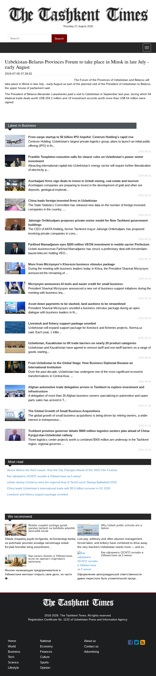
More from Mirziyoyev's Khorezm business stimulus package (71, 264)
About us (90, 641)
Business (14, 651)
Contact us (91, 646)
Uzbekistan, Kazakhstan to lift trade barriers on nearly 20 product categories (82, 343)
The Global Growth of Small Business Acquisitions (64, 411)
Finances (46, 651)
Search (59, 38)
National (45, 641)
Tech (11, 657)
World (12, 646)
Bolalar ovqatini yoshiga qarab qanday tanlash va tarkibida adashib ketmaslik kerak (51, 528)
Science (13, 662)
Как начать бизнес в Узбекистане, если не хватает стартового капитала (50, 558)
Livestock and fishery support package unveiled (62, 323)
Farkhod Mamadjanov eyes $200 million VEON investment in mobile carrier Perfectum (88, 244)
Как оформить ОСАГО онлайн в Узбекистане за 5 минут (122, 554)
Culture (45, 657)
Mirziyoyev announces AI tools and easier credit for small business (75, 284)
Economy (46, 646)
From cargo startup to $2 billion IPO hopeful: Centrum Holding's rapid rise (80, 137)
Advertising (91, 651)
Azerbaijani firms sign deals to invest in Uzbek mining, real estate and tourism (83, 181)
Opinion (45, 667)
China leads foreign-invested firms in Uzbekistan (62, 200)
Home (12, 641)
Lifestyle (13, 667)
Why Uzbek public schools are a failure (121, 527)
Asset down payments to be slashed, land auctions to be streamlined (77, 303)
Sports (44, 662)
